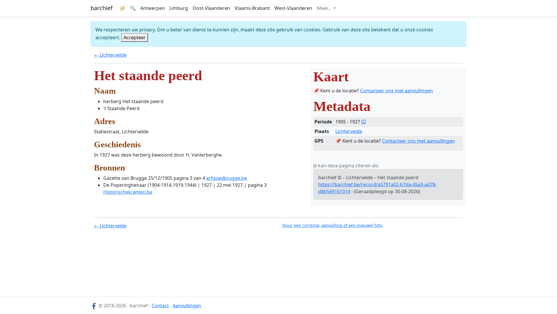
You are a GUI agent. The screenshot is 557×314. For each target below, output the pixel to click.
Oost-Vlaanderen (211, 8)
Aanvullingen (187, 305)
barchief (102, 8)
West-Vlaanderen (293, 8)
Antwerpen (152, 8)
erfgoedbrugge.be (226, 178)
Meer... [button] (324, 8)
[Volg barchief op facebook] (94, 305)
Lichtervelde (348, 131)
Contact (160, 305)
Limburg (178, 8)
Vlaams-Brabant (252, 8)
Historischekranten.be (127, 192)
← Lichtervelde (110, 55)
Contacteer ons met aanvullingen (396, 90)
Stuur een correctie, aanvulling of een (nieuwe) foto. (332, 225)
